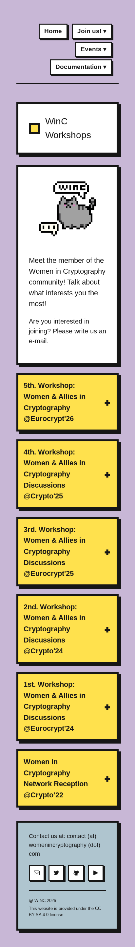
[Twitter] (56, 873)
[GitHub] (76, 873)
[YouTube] (96, 873)
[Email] (37, 873)
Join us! (89, 31)
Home (53, 31)
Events (91, 49)
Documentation (78, 66)
